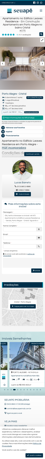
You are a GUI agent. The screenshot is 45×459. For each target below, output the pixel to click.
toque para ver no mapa (24, 306)
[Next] (42, 356)
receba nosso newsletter (17, 426)
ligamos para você (14, 413)
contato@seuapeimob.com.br (19, 408)
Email (5, 234)
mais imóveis (23, 194)
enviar (37, 270)
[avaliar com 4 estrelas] (11, 34)
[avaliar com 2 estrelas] (5, 34)
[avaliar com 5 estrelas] (13, 34)
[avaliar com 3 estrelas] (8, 34)
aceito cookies (35, 455)
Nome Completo (9, 226)
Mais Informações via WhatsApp (19, 118)
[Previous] (6, 356)
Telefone (6, 243)
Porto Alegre (9, 94)
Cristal (22, 94)
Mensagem (7, 212)
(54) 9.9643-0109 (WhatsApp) (18, 404)
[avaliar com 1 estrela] (3, 34)
